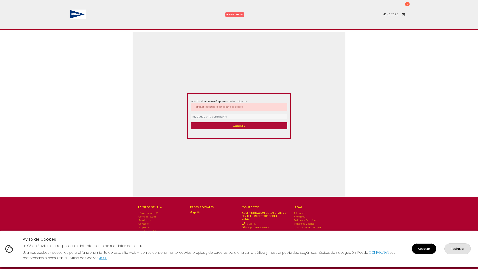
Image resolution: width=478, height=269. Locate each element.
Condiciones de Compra (307, 227)
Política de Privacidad (305, 220)
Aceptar (424, 249)
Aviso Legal (300, 216)
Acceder (239, 126)
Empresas (144, 227)
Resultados (144, 220)
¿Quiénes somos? (148, 213)
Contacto (144, 223)
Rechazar (458, 249)
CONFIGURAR (379, 252)
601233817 (251, 224)
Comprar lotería (147, 216)
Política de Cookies (304, 223)
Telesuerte (299, 213)
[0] (405, 14)
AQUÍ (103, 258)
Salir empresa (235, 14)
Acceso (392, 14)
